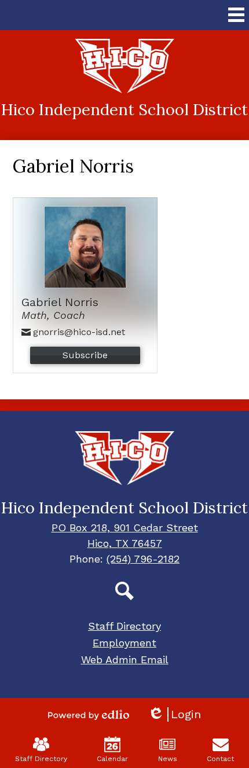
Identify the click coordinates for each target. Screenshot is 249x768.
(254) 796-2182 (143, 559)
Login (174, 714)
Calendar (112, 759)
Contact (220, 759)
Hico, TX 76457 (124, 543)
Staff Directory (41, 759)
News (167, 759)
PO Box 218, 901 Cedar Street (125, 527)
